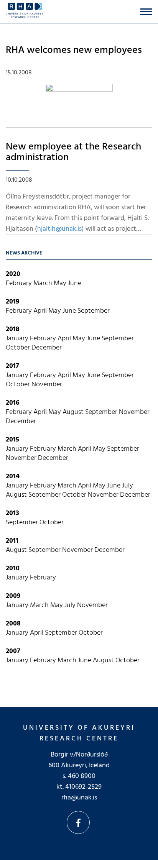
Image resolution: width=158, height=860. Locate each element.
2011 (12, 541)
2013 (12, 513)
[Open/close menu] (146, 11)
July (127, 485)
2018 (13, 329)
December (46, 347)
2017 (12, 366)
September (93, 311)
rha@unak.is (79, 797)
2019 (13, 301)
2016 (13, 403)
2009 (13, 596)
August (74, 412)
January (18, 338)
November (46, 384)
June (74, 283)
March (43, 283)
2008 (13, 623)
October (18, 347)
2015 (12, 439)
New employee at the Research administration (73, 152)
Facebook (78, 822)
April (40, 311)
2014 (13, 476)
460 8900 (81, 776)
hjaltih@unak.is (59, 229)
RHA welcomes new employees (74, 50)
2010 (13, 568)
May (61, 283)
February (19, 283)
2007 (13, 651)
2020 (13, 274)
